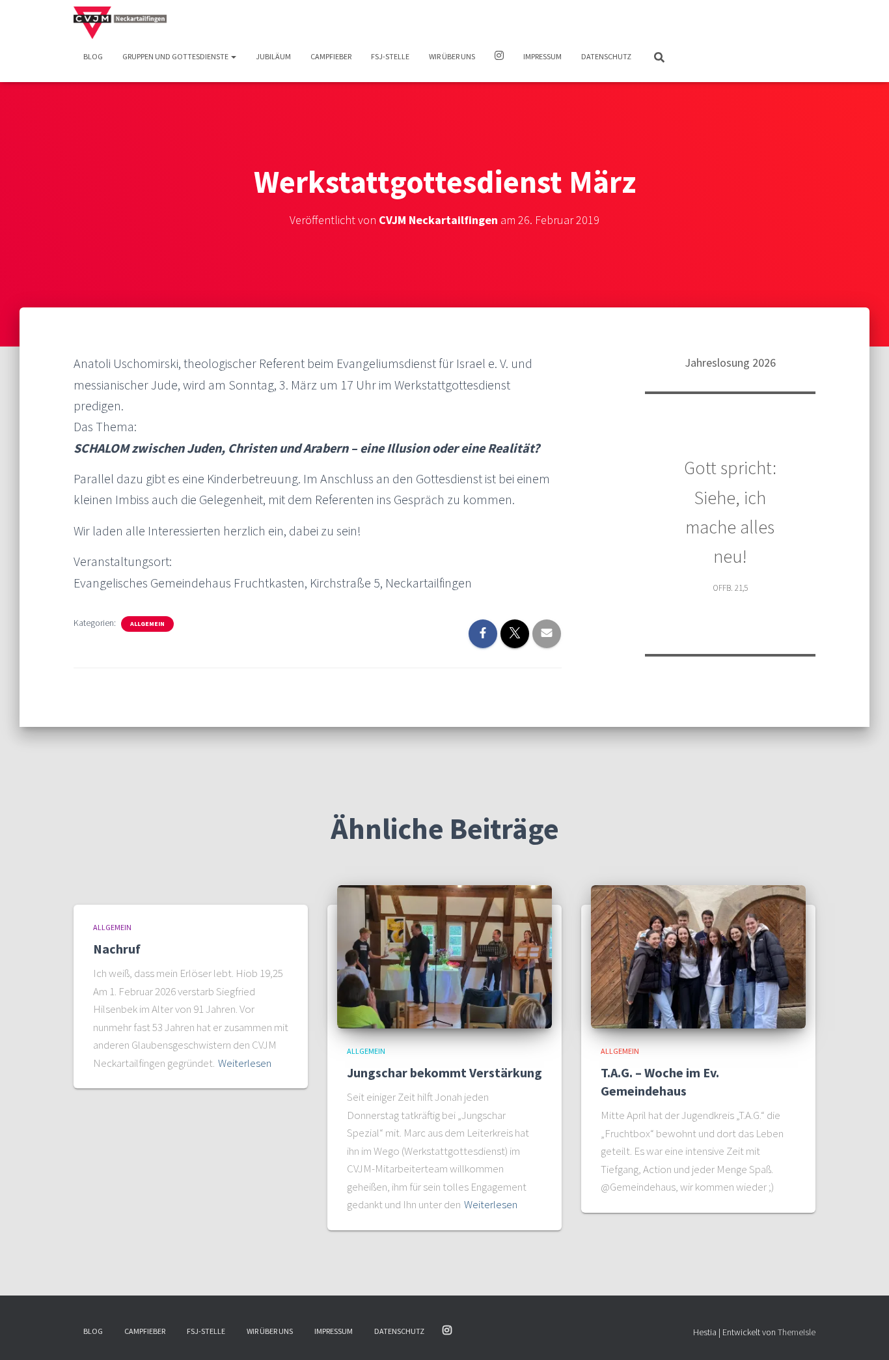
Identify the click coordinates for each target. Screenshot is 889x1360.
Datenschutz (606, 56)
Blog (93, 56)
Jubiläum (273, 56)
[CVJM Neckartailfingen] (120, 23)
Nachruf (117, 949)
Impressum (542, 56)
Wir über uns (452, 56)
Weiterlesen (244, 1063)
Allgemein (147, 623)
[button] (233, 56)
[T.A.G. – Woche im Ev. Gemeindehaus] (698, 955)
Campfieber (330, 56)
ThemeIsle (796, 1332)
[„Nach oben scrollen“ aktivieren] (863, 1334)
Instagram (499, 57)
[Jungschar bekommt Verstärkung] (444, 955)
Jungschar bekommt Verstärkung (444, 1072)
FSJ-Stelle (390, 56)
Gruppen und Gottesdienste (176, 56)
